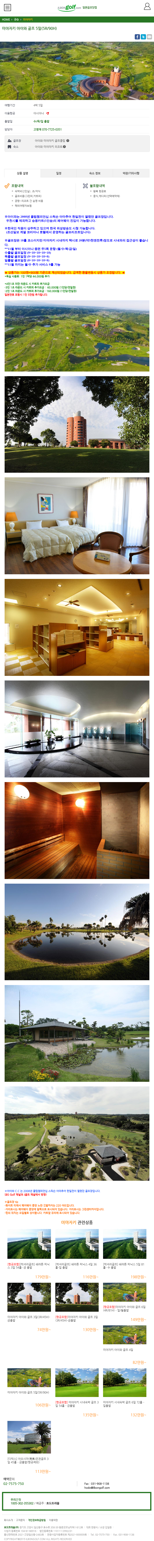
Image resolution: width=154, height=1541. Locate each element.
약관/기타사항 (131, 173)
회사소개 (8, 1520)
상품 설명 (22, 173)
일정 (58, 173)
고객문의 (20, 1520)
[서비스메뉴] (9, 7)
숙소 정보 (94, 173)
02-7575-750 (13, 1483)
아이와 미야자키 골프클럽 (50, 140)
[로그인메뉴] (149, 6)
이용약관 (53, 1520)
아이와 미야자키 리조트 (49, 146)
